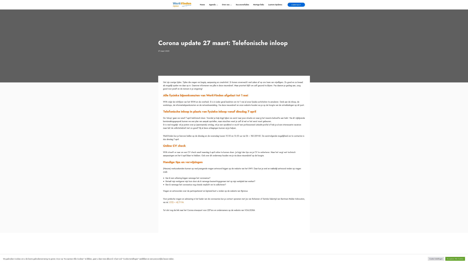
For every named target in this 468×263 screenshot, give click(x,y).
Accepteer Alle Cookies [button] (455, 259)
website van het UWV (243, 168)
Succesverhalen (242, 4)
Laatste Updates (275, 4)
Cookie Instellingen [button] (436, 259)
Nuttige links (258, 4)
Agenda (212, 4)
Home (202, 4)
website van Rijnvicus (239, 191)
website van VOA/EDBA (244, 210)
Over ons (225, 4)
